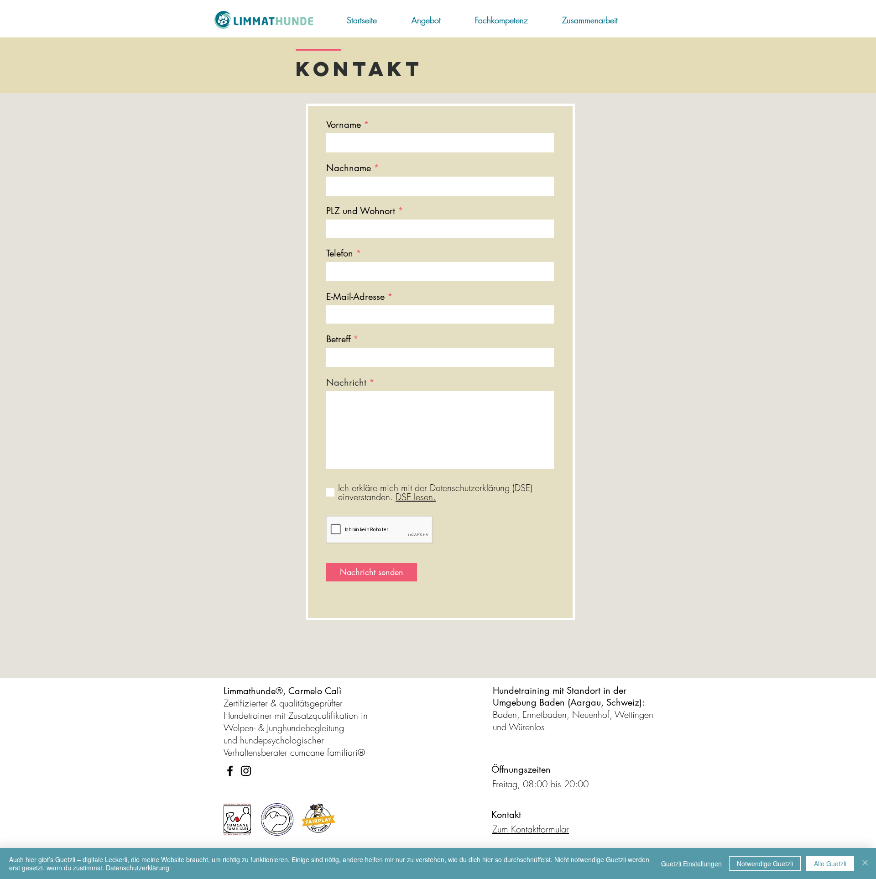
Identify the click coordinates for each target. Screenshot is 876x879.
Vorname (343, 124)
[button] (436, 20)
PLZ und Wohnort (360, 210)
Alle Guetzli (830, 863)
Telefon (339, 253)
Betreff (338, 339)
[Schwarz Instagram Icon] (246, 771)
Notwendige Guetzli (765, 863)
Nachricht (346, 382)
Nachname (348, 168)
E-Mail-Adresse (355, 296)
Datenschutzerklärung (137, 867)
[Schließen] (865, 863)
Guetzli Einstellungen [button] (691, 863)
